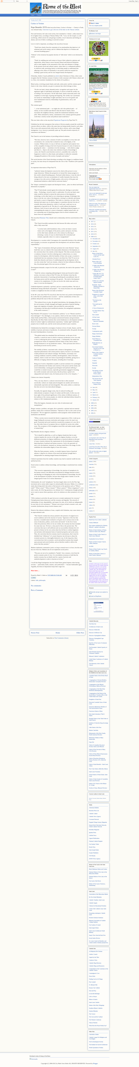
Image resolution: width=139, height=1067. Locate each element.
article (57, 76)
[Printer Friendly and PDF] (33, 578)
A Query (94, 360)
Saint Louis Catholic (94, 1002)
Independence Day (97, 376)
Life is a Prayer (93, 996)
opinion (91, 482)
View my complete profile (95, 25)
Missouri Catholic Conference (96, 656)
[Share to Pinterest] (77, 575)
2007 (92, 405)
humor (90, 502)
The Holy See (92, 624)
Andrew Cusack (93, 954)
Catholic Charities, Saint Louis (97, 900)
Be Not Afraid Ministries (95, 897)
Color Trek (92, 444)
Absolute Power (96, 259)
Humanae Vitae (44, 218)
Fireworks (94, 365)
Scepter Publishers (93, 853)
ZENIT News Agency (94, 858)
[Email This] (71, 575)
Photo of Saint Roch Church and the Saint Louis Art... (98, 255)
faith (37, 580)
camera (91, 511)
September (95, 246)
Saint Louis (100, 607)
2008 (92, 403)
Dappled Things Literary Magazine (98, 822)
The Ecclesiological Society (96, 1041)
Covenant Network (94, 819)
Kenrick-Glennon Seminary (96, 917)
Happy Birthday (96, 336)
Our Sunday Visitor (94, 844)
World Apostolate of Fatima (96, 1047)
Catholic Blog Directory (95, 963)
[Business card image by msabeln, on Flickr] (95, 33)
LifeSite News (92, 835)
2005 (92, 410)
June (94, 387)
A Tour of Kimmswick (98, 308)
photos (90, 461)
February (95, 397)
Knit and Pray (92, 990)
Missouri (95, 608)
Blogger (95, 1063)
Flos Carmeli (95, 314)
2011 (92, 231)
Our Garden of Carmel (95, 925)
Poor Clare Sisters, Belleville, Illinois (98, 769)
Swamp (94, 328)
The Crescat (92, 1014)
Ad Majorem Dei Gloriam (95, 951)
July (94, 251)
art (89, 479)
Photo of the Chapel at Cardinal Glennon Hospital (98, 354)
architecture (92, 484)
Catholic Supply (93, 903)
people (90, 493)
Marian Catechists (93, 730)
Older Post (80, 633)
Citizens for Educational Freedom (97, 906)
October (95, 243)
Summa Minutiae (93, 1011)
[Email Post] (66, 575)
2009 (92, 236)
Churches (39, 15)
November (95, 241)
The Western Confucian (95, 1020)
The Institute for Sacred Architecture (98, 1044)
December (95, 238)
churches (91, 464)
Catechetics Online (94, 1034)
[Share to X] (74, 575)
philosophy (42, 580)
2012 (92, 229)
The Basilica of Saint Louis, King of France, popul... (97, 372)
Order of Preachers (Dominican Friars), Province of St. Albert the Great (97, 760)
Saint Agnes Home (94, 928)
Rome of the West (97, 605)
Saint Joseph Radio (94, 850)
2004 (92, 413)
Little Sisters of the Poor (95, 727)
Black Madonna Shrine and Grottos (98, 869)
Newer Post (35, 633)
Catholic (95, 607)
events (90, 476)
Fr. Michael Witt (93, 985)
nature (90, 473)
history (91, 487)
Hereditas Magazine (94, 829)
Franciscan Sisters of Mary (96, 711)
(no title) (91, 546)
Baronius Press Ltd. (94, 810)
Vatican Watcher (93, 1022)
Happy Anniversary (97, 333)
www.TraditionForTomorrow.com (97, 139)
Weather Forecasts (92, 798)
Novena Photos (96, 326)
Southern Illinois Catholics (95, 1008)
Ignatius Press (92, 832)
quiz (90, 508)
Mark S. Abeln (95, 23)
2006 (92, 408)
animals (91, 496)
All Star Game (96, 317)
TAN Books (92, 855)
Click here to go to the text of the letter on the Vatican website (61, 29)
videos (90, 505)
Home (32, 15)
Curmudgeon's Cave (94, 973)
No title (94, 368)
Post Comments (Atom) (61, 638)
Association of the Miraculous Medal (98, 894)
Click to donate (93, 140)
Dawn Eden (92, 976)
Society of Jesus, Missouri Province (98, 788)
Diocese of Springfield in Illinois (97, 635)
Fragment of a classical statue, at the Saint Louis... (98, 296)
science (91, 499)
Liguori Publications (94, 838)
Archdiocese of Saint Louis (96, 626)
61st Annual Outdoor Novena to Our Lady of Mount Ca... (98, 348)
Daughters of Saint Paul (95, 699)
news (90, 470)
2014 (92, 224)
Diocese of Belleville (94, 629)
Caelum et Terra (93, 960)
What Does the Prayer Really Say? (98, 1025)
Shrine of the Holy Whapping (96, 1005)
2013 (92, 226)
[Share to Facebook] (75, 575)
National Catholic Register (95, 841)
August (95, 248)
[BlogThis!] (72, 575)
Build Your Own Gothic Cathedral (98, 519)
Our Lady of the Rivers (95, 881)
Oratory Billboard (93, 522)
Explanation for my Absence (96, 539)
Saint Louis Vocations (94, 771)
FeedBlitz (97, 177)
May (94, 390)
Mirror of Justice (93, 999)
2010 (92, 234)
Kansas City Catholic (94, 988)
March (94, 395)
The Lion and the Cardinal (95, 1017)
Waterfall (94, 363)
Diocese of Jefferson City (95, 632)
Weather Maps (99, 798)
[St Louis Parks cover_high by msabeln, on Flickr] (98, 82)
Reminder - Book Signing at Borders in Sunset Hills (98, 286)
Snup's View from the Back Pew (97, 935)
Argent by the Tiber (94, 957)
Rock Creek (95, 323)
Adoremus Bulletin (94, 807)
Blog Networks (97, 602)
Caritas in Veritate (96, 358)
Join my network (99, 610)
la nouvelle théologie (94, 993)
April (94, 392)
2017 (92, 221)
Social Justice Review (94, 938)
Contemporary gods (97, 331)
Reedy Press (92, 847)
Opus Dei (91, 742)
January (95, 400)
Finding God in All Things (96, 979)
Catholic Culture (93, 813)
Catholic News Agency (95, 816)
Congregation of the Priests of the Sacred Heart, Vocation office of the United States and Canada (98, 695)
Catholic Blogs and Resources (96, 966)
